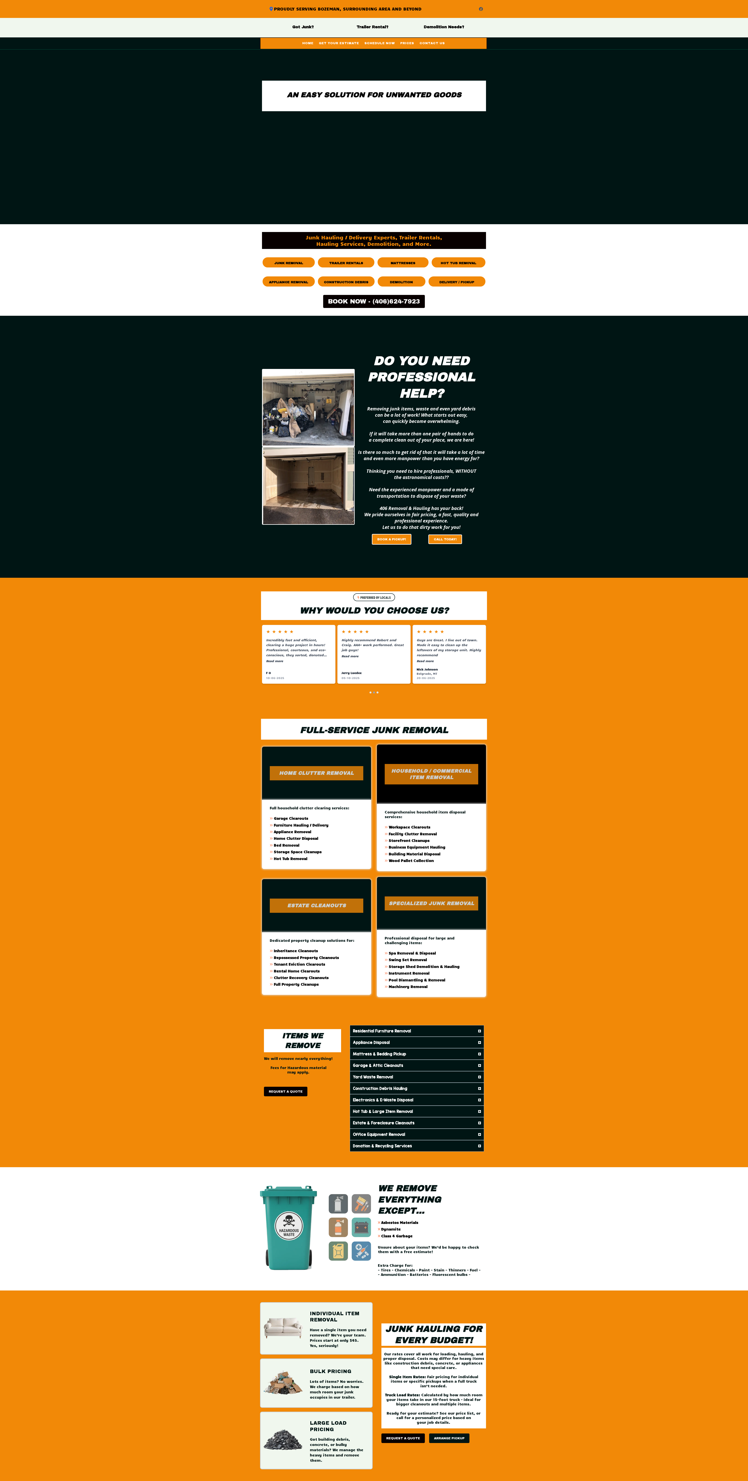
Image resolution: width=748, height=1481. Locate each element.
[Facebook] (481, 9)
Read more (274, 661)
